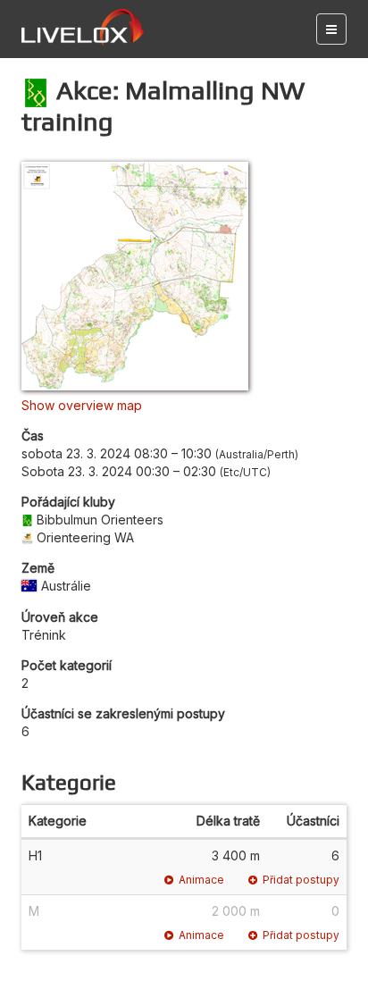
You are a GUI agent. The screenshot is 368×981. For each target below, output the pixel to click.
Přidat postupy (301, 879)
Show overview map (81, 405)
